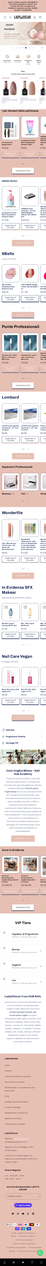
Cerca (7, 1065)
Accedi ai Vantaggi (13, 1107)
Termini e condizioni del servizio (24, 1243)
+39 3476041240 (20, 1139)
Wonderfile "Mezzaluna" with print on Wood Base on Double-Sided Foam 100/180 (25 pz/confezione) (29, 544)
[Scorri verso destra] (28, 164)
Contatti (8, 1071)
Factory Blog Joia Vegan (15, 1124)
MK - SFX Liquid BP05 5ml (27, 624)
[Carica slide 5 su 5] (28, 47)
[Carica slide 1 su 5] (17, 47)
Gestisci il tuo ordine (13, 1118)
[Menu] (41, 1262)
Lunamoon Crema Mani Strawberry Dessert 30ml (28, 142)
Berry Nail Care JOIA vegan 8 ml (10, 690)
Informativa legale (35, 1247)
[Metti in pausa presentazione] (43, 47)
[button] (5, 17)
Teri (23, 494)
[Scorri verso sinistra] (17, 164)
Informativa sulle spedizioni (16, 1247)
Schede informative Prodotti (16, 1102)
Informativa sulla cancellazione (28, 1251)
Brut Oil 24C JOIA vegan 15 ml (28, 690)
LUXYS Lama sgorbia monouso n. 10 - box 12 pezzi (29, 428)
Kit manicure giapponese (7, 143)
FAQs (7, 1096)
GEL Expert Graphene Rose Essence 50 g (8, 287)
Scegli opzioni (10, 891)
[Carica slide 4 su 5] (26, 47)
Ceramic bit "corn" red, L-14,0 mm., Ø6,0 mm (29, 357)
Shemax (6, 494)
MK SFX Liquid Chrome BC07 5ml (9, 624)
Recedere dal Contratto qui (16, 1113)
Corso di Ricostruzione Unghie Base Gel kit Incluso (10, 879)
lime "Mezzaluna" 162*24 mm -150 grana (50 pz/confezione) (9, 546)
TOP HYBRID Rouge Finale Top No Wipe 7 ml (29, 287)
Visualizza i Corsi (23, 838)
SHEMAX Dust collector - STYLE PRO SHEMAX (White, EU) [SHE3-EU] (29, 213)
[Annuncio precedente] (4, 6)
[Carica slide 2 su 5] (20, 47)
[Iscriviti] (38, 1196)
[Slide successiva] (33, 47)
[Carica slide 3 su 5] (22, 47)
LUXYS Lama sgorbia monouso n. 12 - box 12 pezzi (10, 428)
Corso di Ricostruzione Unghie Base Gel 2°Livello (28, 879)
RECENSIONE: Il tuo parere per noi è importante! (20, 1089)
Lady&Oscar (21, 1233)
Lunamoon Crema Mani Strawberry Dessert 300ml (9, 215)
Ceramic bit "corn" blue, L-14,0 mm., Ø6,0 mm (9, 357)
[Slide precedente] (13, 47)
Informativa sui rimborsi (15, 1082)
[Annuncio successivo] (41, 6)
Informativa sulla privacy (24, 1240)
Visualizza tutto (23, 171)
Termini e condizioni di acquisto (18, 1076)
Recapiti (12, 1251)
